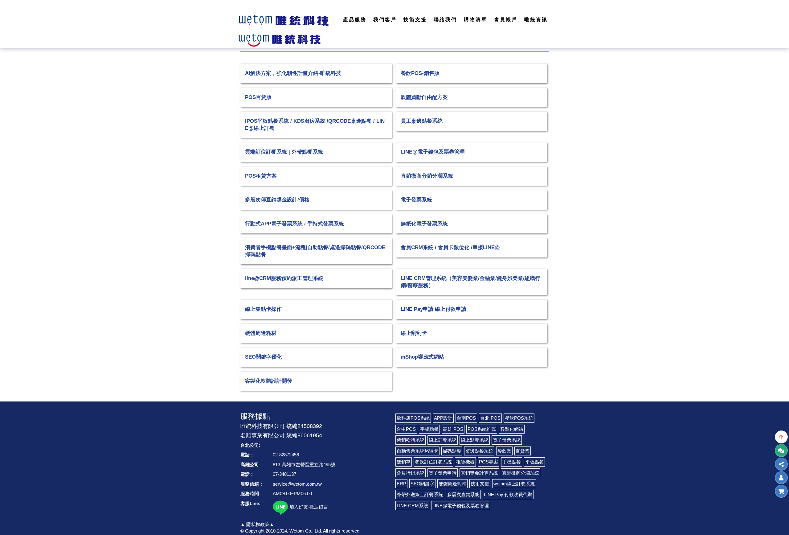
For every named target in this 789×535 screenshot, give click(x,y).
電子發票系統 (416, 200)
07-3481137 (284, 474)
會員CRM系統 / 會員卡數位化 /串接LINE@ (450, 247)
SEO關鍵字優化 (263, 357)
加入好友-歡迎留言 (308, 506)
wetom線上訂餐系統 (514, 483)
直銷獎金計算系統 (479, 472)
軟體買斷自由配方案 (424, 97)
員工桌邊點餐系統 (422, 121)
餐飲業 (504, 451)
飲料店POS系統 (413, 418)
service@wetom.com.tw (297, 484)
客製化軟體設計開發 (268, 381)
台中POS (406, 429)
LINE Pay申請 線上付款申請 (433, 309)
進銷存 (404, 461)
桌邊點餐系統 (479, 451)
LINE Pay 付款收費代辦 (508, 494)
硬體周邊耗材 (260, 333)
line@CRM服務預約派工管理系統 (284, 278)
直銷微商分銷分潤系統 (427, 176)
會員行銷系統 (410, 472)
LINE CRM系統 (412, 505)
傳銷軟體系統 (410, 439)
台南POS (466, 418)
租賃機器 (465, 461)
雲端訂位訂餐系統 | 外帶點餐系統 (284, 152)
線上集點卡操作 (263, 309)
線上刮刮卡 (414, 333)
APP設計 (443, 418)
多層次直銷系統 (463, 494)
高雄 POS (453, 429)
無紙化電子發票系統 (424, 224)
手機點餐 (511, 461)
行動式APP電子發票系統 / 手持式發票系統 (294, 224)
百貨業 (522, 451)
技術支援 (480, 483)
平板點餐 (429, 429)
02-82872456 (286, 454)
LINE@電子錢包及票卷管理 (433, 152)
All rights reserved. (342, 530)
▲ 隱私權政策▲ (257, 524)
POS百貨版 (258, 97)
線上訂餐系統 (442, 439)
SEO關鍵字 (422, 483)
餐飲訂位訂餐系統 (433, 461)
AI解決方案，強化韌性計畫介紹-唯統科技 (293, 73)
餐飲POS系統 (519, 418)
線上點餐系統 (475, 439)
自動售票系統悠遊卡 (417, 451)
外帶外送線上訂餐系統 (420, 494)
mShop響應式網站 (422, 357)
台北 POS (490, 418)
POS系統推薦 (482, 429)
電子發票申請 (442, 472)
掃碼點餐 (452, 451)
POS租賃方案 (261, 176)
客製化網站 (511, 429)
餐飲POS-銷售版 (420, 73)
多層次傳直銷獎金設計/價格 (277, 200)
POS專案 (488, 461)
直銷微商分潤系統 (520, 472)
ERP (401, 483)
